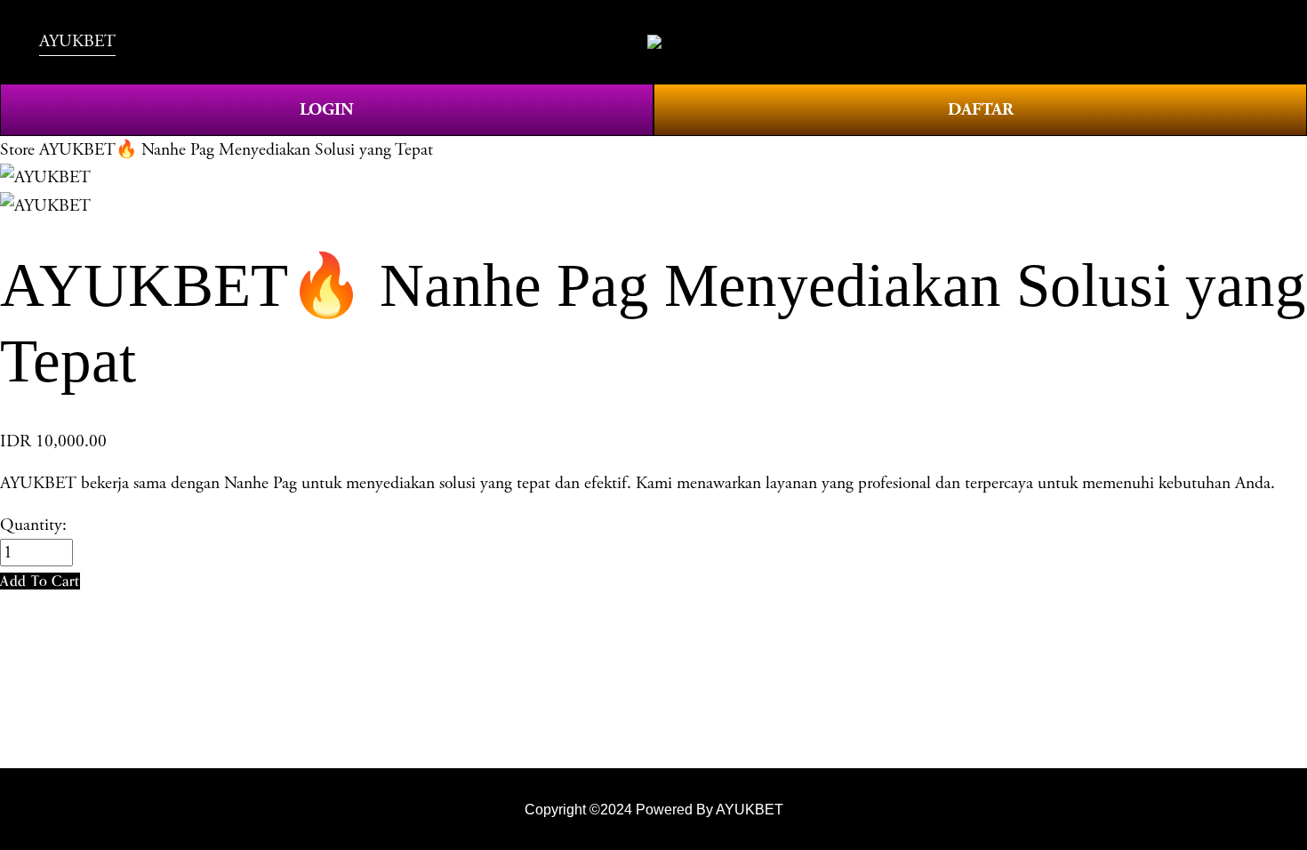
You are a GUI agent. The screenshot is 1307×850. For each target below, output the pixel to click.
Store (17, 150)
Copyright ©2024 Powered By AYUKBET (654, 809)
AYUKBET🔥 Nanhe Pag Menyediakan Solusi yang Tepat (236, 150)
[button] (40, 581)
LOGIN (327, 109)
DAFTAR (981, 109)
